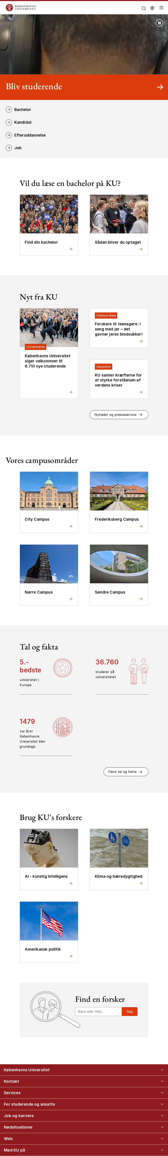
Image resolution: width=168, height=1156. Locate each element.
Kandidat (23, 122)
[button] (119, 414)
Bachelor (22, 109)
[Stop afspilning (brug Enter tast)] (159, 23)
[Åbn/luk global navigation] (162, 8)
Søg (129, 1011)
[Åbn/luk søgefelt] (144, 8)
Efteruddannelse (30, 135)
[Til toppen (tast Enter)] (157, 1094)
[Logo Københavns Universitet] (61, 7)
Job (18, 147)
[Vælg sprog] (152, 8)
